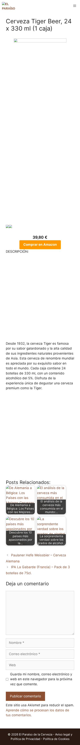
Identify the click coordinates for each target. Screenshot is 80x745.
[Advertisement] (40, 182)
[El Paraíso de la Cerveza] (9, 6)
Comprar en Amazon (40, 244)
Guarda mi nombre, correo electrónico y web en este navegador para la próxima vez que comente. (41, 679)
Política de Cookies (56, 739)
